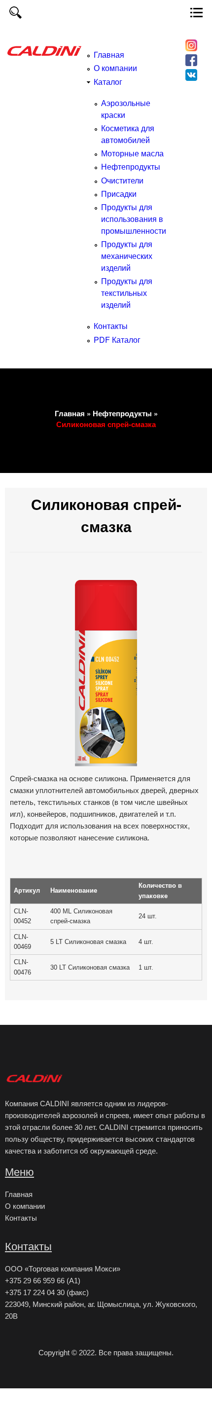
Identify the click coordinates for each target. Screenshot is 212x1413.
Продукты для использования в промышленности (133, 218)
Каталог (108, 81)
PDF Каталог (117, 339)
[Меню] (196, 15)
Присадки (119, 193)
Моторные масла (132, 153)
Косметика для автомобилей (127, 133)
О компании (115, 67)
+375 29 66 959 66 (35, 1280)
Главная (109, 54)
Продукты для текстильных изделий (126, 292)
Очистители (122, 180)
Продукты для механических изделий (126, 255)
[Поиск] (15, 15)
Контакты (111, 325)
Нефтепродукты (130, 166)
